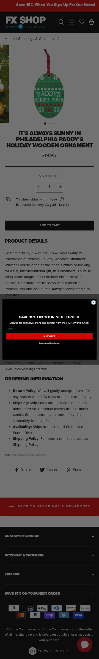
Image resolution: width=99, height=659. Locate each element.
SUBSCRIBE (49, 336)
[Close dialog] (93, 302)
